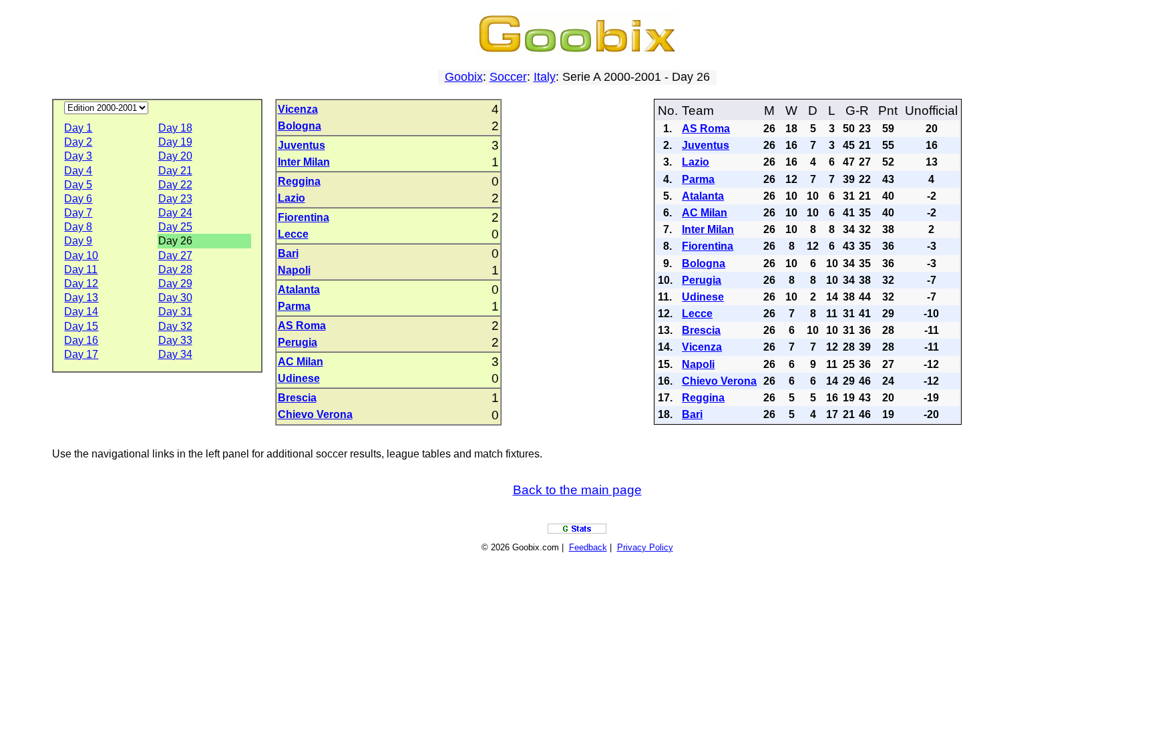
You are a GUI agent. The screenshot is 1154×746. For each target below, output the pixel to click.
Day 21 (175, 170)
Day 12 (81, 283)
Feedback (588, 547)
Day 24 (175, 212)
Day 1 (78, 128)
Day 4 (78, 170)
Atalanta (299, 289)
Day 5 (78, 184)
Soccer (508, 76)
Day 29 (175, 283)
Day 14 (81, 311)
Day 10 (81, 255)
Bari (288, 253)
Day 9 (78, 240)
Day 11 (81, 269)
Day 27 (175, 255)
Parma (294, 306)
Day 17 (81, 354)
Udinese (299, 378)
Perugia (297, 342)
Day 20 (175, 156)
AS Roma (302, 325)
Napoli (294, 270)
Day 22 (175, 184)
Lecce (293, 234)
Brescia (297, 397)
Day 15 (81, 326)
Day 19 (175, 142)
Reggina (299, 181)
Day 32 (175, 326)
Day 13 (81, 297)
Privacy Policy (645, 547)
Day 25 (175, 226)
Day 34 (175, 354)
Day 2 (78, 142)
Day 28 (175, 269)
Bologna (299, 126)
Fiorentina (303, 217)
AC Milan (300, 361)
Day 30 (175, 297)
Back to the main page (577, 490)
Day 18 (175, 128)
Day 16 (81, 340)
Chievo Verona (315, 414)
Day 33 (175, 340)
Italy (545, 76)
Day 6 (78, 198)
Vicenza (298, 109)
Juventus (301, 145)
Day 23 (175, 198)
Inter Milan (304, 162)
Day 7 (78, 212)
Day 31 (175, 311)
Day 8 (78, 226)
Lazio (291, 198)
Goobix (464, 76)
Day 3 (78, 156)
